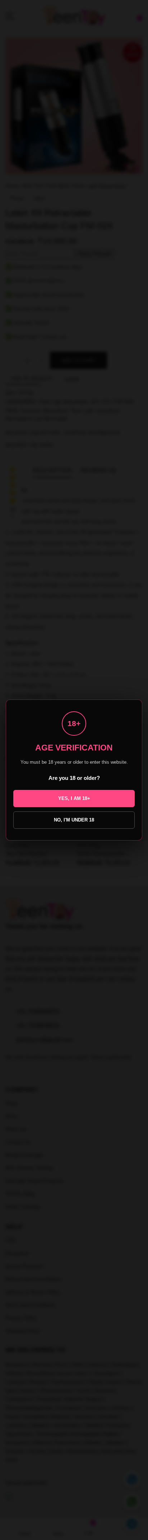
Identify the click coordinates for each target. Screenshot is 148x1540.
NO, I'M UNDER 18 (74, 820)
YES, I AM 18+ (74, 798)
